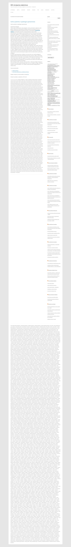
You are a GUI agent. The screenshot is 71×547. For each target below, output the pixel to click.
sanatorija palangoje (39, 138)
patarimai (43, 443)
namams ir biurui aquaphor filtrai (16, 341)
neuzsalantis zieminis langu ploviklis (43, 365)
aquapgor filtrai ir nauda (43, 339)
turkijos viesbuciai (18, 148)
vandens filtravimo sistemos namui (51, 330)
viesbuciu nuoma (29, 159)
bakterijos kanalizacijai (51, 68)
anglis (50, 405)
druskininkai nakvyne (14, 89)
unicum (40, 502)
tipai (51, 443)
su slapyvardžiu (23, 473)
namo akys (44, 447)
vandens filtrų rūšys (44, 334)
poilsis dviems (33, 132)
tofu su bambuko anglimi (26, 369)
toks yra (48, 437)
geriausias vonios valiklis (25, 350)
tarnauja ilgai (35, 423)
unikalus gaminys (55, 429)
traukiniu (21, 464)
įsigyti (17, 452)
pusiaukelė (18, 491)
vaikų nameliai (13, 388)
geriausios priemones (30, 403)
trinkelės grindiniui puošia (35, 407)
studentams (52, 491)
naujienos (38, 375)
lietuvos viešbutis (16, 100)
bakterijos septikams (18, 405)
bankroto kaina (23, 428)
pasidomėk (15, 506)
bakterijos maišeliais (50, 404)
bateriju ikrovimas (30, 395)
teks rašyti (22, 491)
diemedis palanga (30, 88)
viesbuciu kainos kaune (38, 158)
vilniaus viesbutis (13, 171)
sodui (22, 383)
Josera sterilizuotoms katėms (51, 285)
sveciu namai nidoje (25, 145)
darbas (12, 489)
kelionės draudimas (56, 439)
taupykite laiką (17, 429)
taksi (45, 438)
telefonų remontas (23, 345)
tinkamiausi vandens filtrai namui (40, 330)
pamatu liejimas (39, 408)
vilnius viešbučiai (32, 171)
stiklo (45, 511)
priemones (36, 457)
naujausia (33, 503)
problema (16, 442)
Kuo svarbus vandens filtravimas (52, 48)
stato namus (44, 408)
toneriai (24, 394)
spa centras (40, 142)
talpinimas (39, 439)
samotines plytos (13, 409)
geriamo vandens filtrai (32, 338)
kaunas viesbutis (36, 95)
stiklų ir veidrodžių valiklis (17, 422)
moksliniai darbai (22, 501)
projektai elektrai (38, 494)
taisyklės (12, 473)
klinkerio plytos (50, 80)
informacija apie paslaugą (49, 407)
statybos (29, 408)
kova (27, 453)
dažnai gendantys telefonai (17, 350)
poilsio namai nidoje (20, 130)
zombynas (12, 481)
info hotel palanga (13, 94)
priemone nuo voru (51, 344)
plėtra (33, 489)
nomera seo (44, 463)
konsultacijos (23, 476)
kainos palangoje (24, 94)
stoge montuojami (36, 447)
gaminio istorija (34, 419)
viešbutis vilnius (13, 169)
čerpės (12, 430)
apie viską (19, 468)
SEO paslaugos (50, 137)
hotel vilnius (30, 93)
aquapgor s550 (43, 340)
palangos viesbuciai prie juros (15, 122)
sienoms (51, 501)
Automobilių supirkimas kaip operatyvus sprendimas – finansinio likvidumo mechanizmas (53, 177)
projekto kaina (55, 493)
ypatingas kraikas (44, 378)
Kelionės (19, 79)
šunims (46, 374)
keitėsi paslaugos (43, 437)
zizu (30, 477)
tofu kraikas (56, 373)
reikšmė (38, 489)
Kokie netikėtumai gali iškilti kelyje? (52, 37)
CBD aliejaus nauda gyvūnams (52, 289)
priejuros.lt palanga (25, 137)
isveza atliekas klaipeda (43, 400)
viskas (51, 502)
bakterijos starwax (20, 412)
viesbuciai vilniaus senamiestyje (28, 157)
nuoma (59, 464)
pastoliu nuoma (23, 410)
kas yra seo (28, 345)
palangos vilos (23, 123)
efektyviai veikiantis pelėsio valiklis (26, 353)
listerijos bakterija (38, 356)
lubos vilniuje (32, 360)
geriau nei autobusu (26, 414)
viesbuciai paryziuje (20, 154)
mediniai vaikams (45, 388)
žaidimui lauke (17, 388)
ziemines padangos (29, 366)
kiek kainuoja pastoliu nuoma (20, 408)
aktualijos (39, 506)
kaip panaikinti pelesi (24, 393)
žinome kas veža (13, 415)
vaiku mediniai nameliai (35, 389)
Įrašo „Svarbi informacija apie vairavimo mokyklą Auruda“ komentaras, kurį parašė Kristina (53, 201)
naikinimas (15, 453)
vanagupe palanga (24, 148)
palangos (41, 114)
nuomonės (35, 471)
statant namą (33, 434)
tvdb (16, 482)
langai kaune (57, 459)
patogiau (35, 417)
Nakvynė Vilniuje (15, 70)
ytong (42, 409)
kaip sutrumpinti (22, 413)
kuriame (45, 418)
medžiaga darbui (27, 492)
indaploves (41, 412)
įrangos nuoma (34, 408)
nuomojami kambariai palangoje (20, 108)
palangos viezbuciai (14, 123)
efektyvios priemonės (41, 444)
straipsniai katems (57, 360)
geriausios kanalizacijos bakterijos (19, 358)
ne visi (53, 454)
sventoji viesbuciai (26, 147)
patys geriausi (46, 477)
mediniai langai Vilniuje (50, 82)
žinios (11, 507)
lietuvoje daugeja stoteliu (47, 350)
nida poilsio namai (19, 105)
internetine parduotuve (24, 325)
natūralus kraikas (54, 385)
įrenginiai (49, 443)
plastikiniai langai (51, 89)
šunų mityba (35, 384)
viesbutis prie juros (31, 167)
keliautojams (47, 476)
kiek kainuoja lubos (17, 360)
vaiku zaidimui (53, 356)
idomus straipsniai (46, 422)
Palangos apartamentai (17, 115)
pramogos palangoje (36, 135)
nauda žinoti (18, 437)
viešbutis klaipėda (23, 164)
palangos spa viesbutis (30, 119)
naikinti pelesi (38, 393)
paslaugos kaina (56, 481)
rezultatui (12, 478)
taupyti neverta (48, 435)
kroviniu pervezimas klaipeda (26, 390)
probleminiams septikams (42, 404)
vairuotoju (42, 487)
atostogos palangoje (28, 85)
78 (38, 507)
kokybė (46, 443)
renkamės (21, 443)
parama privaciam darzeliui (40, 358)
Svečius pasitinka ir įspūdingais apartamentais (23, 21)
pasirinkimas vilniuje (53, 358)
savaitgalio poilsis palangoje (20, 140)
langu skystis (46, 412)
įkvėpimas (12, 498)
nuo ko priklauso (18, 415)
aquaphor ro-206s (19, 343)
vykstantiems (12, 447)
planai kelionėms (30, 474)
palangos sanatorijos (36, 118)
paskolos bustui (18, 370)
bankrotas (35, 425)
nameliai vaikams (35, 388)
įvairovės (23, 504)
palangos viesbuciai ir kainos (37, 120)
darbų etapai (23, 492)
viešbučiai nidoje (25, 152)
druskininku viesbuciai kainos (24, 90)
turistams (48, 482)
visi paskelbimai (13, 477)
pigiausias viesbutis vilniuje (23, 125)
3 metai (27, 427)
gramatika (12, 501)
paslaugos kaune (18, 438)
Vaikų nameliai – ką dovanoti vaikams (53, 44)
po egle (20, 452)
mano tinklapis (34, 502)
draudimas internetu (25, 439)
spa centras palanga (14, 143)
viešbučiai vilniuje (35, 157)
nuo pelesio (57, 399)
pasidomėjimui (15, 507)
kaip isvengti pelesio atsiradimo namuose (44, 346)
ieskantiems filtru (55, 380)
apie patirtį (38, 469)
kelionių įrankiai (56, 473)
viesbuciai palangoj (37, 152)
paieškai (26, 472)
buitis (15, 355)
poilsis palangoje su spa (29, 134)
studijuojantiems (47, 491)
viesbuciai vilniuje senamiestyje (19, 158)
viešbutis (28, 162)
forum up (48, 503)
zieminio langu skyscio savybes (46, 356)
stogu (51, 503)
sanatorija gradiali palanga (26, 138)
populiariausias (27, 447)
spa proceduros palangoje (34, 144)
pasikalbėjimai (44, 504)
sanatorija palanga (33, 138)
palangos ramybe (23, 118)
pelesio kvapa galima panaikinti (43, 344)
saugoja (17, 458)
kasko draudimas (51, 76)
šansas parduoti (41, 472)
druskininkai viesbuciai (26, 89)
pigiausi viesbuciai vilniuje (14, 125)
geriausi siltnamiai (55, 378)
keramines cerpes (37, 405)
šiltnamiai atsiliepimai (39, 379)
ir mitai (16, 433)
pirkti (34, 448)
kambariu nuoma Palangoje (23, 95)
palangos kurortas (23, 117)
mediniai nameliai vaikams (35, 400)
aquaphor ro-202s (51, 341)
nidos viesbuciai (34, 105)
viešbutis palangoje (16, 167)
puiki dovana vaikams (16, 348)
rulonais (14, 423)
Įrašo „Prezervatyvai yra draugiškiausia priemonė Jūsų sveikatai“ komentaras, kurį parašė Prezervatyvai (53, 197)
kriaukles (47, 354)
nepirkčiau (30, 452)
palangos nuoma (36, 117)
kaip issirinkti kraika (13, 384)
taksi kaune (51, 437)
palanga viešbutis (33, 113)
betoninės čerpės (48, 424)
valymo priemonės (30, 422)
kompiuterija (56, 474)
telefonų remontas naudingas (42, 348)
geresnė (29, 486)
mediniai (21, 388)
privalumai (22, 452)
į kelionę (57, 472)
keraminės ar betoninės (22, 434)
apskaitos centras (33, 463)
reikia (55, 454)
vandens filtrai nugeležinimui (19, 335)
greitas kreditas (54, 361)
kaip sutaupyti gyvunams (23, 374)
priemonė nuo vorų (17, 345)
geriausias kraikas (21, 385)
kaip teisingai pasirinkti (57, 415)
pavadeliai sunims (13, 378)
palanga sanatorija (16, 112)
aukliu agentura (13, 400)
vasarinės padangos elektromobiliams (19, 351)
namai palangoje (21, 103)
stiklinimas (55, 464)
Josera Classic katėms (50, 283)
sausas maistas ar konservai (24, 364)
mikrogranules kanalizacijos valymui (16, 404)
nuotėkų (46, 478)
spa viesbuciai (40, 144)
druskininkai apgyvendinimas (37, 88)
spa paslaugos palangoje (15, 144)
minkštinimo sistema (43, 326)
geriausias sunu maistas (55, 383)
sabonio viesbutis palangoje (17, 138)
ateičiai (58, 499)
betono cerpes (25, 409)
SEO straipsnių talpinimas (19, 5)
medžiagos (56, 449)
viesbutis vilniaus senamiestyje (31, 168)
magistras (56, 491)
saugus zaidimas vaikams (38, 355)
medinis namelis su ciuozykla (15, 364)
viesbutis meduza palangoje (20, 166)
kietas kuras (37, 410)
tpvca (47, 499)
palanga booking (17, 109)
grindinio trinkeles (34, 409)
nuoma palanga (30, 107)
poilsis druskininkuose (27, 132)
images (28, 508)
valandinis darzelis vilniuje (28, 371)
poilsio (34, 129)
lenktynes (32, 487)
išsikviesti (27, 438)
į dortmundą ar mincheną (49, 414)
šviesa (11, 448)
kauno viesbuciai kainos (17, 97)
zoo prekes (55, 388)
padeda (34, 442)
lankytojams (19, 507)
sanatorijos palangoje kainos (37, 139)
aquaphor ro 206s (21, 344)
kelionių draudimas (51, 78)
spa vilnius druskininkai (18, 145)
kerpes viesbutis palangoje (30, 97)
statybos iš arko (42, 407)
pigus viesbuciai (32, 127)
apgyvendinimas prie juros (20, 85)
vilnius (11, 439)
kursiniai (15, 492)
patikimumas (35, 395)
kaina (37, 435)
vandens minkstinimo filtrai (53, 103)
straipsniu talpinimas (39, 479)
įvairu (37, 504)
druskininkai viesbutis (33, 89)
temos (40, 491)
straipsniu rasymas (57, 99)
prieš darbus (50, 452)
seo (52, 91)
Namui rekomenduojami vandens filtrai (53, 139)
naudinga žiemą (49, 447)
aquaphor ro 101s (53, 343)
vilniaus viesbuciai (32, 169)
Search (48, 16)
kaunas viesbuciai (30, 95)
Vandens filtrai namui (50, 28)
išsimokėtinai (51, 479)
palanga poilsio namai (29, 110)
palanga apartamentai (34, 108)
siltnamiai (36, 360)
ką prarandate (40, 415)
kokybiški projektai (13, 493)
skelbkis (12, 472)
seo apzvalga (51, 354)
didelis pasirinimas (28, 435)
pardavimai (18, 449)
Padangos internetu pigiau (52, 270)
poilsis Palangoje (36, 133)
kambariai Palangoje (31, 94)
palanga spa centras (33, 112)
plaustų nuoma (25, 511)
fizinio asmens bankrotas (19, 425)
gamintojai (42, 449)
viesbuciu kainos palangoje (15, 159)
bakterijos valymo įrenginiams (27, 412)
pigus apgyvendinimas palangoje (32, 125)
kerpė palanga (24, 97)
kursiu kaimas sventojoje (25, 99)
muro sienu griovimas (22, 395)
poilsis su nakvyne (29, 135)
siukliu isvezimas (45, 390)
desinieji (42, 462)
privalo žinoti (17, 434)
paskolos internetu (36, 361)
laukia (49, 499)
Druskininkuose (13, 488)
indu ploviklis (52, 395)
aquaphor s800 (26, 340)
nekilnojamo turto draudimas (41, 499)
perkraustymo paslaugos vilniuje (42, 370)
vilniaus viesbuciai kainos (39, 169)
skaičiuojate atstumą (20, 418)
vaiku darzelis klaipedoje (34, 398)
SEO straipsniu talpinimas (52, 119)
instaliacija (26, 494)
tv (29, 508)
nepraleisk (12, 506)
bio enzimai (15, 412)
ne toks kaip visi (39, 420)
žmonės (48, 458)
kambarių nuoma (18, 483)
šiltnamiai (36, 383)
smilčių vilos (12, 142)
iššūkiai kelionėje (28, 413)
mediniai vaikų (25, 388)
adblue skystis (27, 358)
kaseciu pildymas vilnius (29, 394)
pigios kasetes (57, 463)
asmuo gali (47, 427)
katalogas (12, 468)
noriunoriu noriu (19, 107)
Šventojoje (45, 482)
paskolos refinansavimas (33, 363)
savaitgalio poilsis (13, 140)
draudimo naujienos (36, 459)
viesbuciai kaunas (36, 149)
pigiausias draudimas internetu (53, 85)
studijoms (53, 489)
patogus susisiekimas (14, 418)
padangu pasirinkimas (20, 368)
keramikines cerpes (19, 409)
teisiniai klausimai (56, 476)
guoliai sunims (53, 371)
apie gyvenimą (54, 469)
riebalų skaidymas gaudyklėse (29, 437)
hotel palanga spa (25, 93)
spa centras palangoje (20, 143)
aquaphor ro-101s (31, 340)
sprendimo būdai (51, 444)
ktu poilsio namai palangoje (16, 99)
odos (50, 511)
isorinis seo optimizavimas (26, 354)
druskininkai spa (20, 89)
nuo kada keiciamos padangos (49, 366)
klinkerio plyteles (51, 79)
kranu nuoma (33, 410)
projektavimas (30, 483)
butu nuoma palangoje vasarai (22, 88)
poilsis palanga (26, 133)
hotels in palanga (35, 93)
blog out (54, 506)
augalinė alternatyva (22, 375)
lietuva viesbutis (37, 99)
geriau (38, 417)
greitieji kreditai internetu (20, 363)
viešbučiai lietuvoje (13, 152)
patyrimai (41, 473)
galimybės (50, 497)
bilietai (24, 464)
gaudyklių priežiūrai (30, 423)
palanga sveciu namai (20, 113)
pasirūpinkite (31, 449)
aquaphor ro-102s (37, 340)
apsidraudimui (29, 467)
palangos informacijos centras (33, 115)
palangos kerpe (17, 117)
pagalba (15, 427)
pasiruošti (35, 458)
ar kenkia (34, 443)
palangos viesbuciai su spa (24, 122)
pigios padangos (16, 365)
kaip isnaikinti (18, 393)
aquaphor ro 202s (15, 344)
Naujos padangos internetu (52, 294)
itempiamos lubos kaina (49, 359)
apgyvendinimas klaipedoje (19, 84)
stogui (50, 449)
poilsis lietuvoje (38, 132)
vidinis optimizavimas (22, 361)
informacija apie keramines (40, 434)
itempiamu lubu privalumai (26, 359)
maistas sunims (49, 383)
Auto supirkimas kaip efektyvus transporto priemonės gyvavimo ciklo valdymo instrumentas (53, 123)
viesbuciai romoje (32, 154)
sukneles (40, 459)
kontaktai (32, 375)
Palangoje (37, 113)
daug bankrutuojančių (39, 428)
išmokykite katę (35, 370)
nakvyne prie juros (27, 102)
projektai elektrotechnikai (26, 493)
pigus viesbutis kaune (14, 129)
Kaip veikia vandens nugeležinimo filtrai (53, 233)
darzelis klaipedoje (27, 398)
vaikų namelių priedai (19, 394)
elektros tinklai (16, 494)
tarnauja (12, 454)
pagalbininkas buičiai (48, 419)
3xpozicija (52, 462)
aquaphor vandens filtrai (51, 336)
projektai (53, 492)
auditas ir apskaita (39, 463)
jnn (14, 482)
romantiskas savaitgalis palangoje (34, 137)
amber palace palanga (29, 80)
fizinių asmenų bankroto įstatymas (28, 425)
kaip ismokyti (40, 378)
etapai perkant (22, 433)
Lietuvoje (38, 498)
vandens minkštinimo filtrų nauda (28, 335)
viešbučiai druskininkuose (23, 149)
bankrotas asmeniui (53, 427)
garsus (52, 504)
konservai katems (39, 373)
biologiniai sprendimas (26, 432)
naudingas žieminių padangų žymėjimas (32, 351)
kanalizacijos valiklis (36, 481)
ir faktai (18, 433)
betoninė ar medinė (40, 423)
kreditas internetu (27, 363)
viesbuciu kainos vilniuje (23, 159)
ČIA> (28, 74)
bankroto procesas (46, 428)
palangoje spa (31, 114)
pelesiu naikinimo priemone (32, 393)
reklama (17, 503)
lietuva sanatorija (31, 99)
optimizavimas (40, 497)
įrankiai (47, 497)
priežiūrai (36, 444)
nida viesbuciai (24, 105)
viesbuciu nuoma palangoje (36, 159)
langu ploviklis (18, 366)
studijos (30, 491)
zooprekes (21, 481)
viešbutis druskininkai (39, 162)
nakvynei (24, 482)
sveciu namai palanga (32, 145)
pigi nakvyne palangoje (17, 124)
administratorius (26, 429)
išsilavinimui (18, 492)
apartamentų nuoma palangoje (33, 83)
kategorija (55, 479)
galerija (25, 508)
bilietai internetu (36, 464)
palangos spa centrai (24, 119)
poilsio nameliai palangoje (18, 132)
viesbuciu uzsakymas (24, 162)
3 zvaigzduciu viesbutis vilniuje (32, 79)
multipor (39, 409)
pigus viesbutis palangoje (21, 129)
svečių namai (53, 487)
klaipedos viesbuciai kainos (24, 98)
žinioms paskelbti (18, 472)
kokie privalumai (36, 424)
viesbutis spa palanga (38, 167)
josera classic (46, 353)
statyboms (54, 501)
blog (57, 70)
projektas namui (43, 493)
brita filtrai (45, 385)
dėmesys (14, 437)
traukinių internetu (44, 464)
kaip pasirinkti (16, 432)
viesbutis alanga (33, 162)
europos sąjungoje (42, 427)
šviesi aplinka (53, 448)
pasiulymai (15, 468)
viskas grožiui (19, 476)
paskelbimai (36, 467)
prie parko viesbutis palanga (17, 137)
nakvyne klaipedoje (30, 100)
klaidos (32, 448)
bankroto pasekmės (40, 425)
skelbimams (31, 468)
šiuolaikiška (15, 498)
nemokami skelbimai (51, 508)
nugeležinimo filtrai (35, 344)
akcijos (42, 439)
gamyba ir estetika (47, 433)
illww (30, 462)
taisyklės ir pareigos (45, 413)
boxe (37, 502)
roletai (58, 482)
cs (47, 502)
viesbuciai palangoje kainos (36, 153)
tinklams (36, 483)
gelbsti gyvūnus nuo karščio (21, 384)
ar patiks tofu (16, 375)
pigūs (40, 464)
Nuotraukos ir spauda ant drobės (52, 247)
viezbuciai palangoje (19, 169)
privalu (41, 489)
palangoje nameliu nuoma (19, 114)
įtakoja (53, 418)
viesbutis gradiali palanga (20, 163)
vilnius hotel (24, 171)
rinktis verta (17, 430)
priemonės (24, 423)
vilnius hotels (28, 171)
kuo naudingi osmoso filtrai (35, 329)
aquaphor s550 (35, 343)
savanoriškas (24, 459)
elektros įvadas (45, 496)
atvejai (21, 448)
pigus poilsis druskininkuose (18, 127)
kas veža (41, 413)
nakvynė (48, 484)
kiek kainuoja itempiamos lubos (41, 359)
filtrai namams (26, 330)
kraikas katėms (49, 384)
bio (15, 443)
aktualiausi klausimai (50, 415)
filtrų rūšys (51, 325)
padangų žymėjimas (31, 325)
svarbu (33, 454)
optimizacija (26, 497)
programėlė (52, 438)
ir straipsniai (26, 469)
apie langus (44, 467)
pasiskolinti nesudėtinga (29, 361)
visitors (19, 481)
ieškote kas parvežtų (52, 413)
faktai (14, 425)
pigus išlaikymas (36, 429)
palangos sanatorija (29, 118)
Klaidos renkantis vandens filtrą (52, 126)
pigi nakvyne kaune (33, 123)
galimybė (40, 447)
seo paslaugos (51, 94)
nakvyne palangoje (21, 102)
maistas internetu (22, 380)
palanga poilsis (35, 110)
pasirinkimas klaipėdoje (17, 399)
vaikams (17, 355)
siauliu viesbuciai (39, 140)
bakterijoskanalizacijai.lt (20, 398)
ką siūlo (14, 438)
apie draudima (50, 468)
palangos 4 (12, 115)
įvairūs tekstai (22, 469)
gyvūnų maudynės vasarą (29, 384)
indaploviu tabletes (54, 410)
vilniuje (56, 438)
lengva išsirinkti (50, 429)
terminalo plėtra (57, 488)
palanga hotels (32, 109)
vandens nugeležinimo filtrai (53, 105)
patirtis (40, 424)
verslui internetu (43, 471)
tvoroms (49, 423)
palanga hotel (27, 109)
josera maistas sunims (40, 371)
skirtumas (15, 487)
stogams (33, 501)
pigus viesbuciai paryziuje (31, 128)
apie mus (35, 375)
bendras (22, 508)
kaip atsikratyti (39, 443)
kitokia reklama (39, 474)
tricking (28, 462)
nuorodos (42, 375)
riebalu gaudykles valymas (47, 432)
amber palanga (35, 80)
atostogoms (29, 458)
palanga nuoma (23, 110)
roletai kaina (56, 89)
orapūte (49, 400)
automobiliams (45, 468)
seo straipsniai (52, 96)
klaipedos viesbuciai (17, 98)
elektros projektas (13, 483)
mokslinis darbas (19, 489)
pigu (41, 483)
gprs (18, 482)
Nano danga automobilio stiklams (52, 128)
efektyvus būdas (19, 417)
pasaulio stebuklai (52, 463)
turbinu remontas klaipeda (50, 360)
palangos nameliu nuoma (30, 117)
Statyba (12, 12)
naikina (19, 444)
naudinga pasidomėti (42, 435)
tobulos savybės (33, 435)
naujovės (34, 504)
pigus (39, 438)
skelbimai (25, 471)
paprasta (31, 459)
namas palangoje (26, 103)
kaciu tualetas (27, 373)
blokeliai (50, 409)
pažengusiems (45, 489)
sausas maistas (40, 384)
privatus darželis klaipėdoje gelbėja (52, 398)
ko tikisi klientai (53, 405)
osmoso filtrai (24, 326)
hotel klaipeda (15, 93)
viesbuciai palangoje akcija (19, 153)
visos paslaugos (18, 477)
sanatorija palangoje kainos (15, 139)
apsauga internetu (49, 471)
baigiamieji (33, 491)
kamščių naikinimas (52, 430)
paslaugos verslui (16, 469)
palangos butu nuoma (25, 115)
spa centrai (23, 142)
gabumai (56, 489)
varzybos (35, 487)
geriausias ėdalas (28, 380)
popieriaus (41, 511)
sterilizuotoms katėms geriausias (50, 349)
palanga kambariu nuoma (39, 109)
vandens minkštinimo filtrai (51, 334)
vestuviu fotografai (16, 395)
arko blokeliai (36, 422)
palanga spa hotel (39, 112)
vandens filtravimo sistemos (53, 102)
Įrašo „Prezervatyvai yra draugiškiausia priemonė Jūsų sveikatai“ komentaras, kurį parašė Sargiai (53, 192)
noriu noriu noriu (40, 105)
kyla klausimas (47, 430)
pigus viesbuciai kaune (38, 127)
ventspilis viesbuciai (37, 148)
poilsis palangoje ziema (37, 134)
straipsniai (39, 380)
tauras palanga (38, 147)
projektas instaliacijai (55, 494)
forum (57, 502)
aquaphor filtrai (57, 336)
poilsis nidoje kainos (16, 133)
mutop (51, 507)
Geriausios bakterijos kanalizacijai (52, 30)
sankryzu (39, 487)
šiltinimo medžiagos (19, 407)
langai (46, 448)
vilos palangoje (13, 172)
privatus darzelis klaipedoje (27, 400)
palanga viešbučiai (27, 113)
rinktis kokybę (27, 433)
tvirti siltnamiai (24, 379)
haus (44, 409)
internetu (19, 457)
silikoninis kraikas (45, 373)
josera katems (35, 371)
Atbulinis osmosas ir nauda (51, 319)
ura (56, 506)
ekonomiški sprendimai (40, 418)
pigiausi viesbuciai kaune (39, 124)
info (18, 374)
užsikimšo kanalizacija (33, 433)
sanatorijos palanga (22, 139)
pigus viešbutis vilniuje (29, 129)
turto (52, 439)
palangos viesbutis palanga (38, 122)
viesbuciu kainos (32, 158)
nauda (11, 443)
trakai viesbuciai (13, 148)
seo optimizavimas (53, 93)
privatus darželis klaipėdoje (32, 399)
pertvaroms (12, 502)
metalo (34, 511)
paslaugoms (51, 476)
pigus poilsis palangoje (26, 127)
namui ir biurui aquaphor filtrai (55, 340)
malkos (47, 405)
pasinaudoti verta (33, 428)
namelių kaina (30, 388)
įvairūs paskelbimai (24, 468)
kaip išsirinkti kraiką (36, 385)
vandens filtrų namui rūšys (29, 331)
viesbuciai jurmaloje (30, 149)
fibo (46, 409)
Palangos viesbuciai (30, 120)
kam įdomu (30, 469)
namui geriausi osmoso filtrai (19, 334)
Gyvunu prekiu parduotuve (52, 210)
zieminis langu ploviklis (52, 365)
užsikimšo (21, 430)
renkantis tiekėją (47, 417)
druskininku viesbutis (32, 90)
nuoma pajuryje (24, 107)
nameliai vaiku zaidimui (43, 389)
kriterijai (32, 417)
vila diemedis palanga (25, 169)
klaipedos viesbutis (32, 98)
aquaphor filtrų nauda (31, 339)
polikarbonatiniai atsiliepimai (31, 379)
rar (14, 481)
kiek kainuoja (12, 428)
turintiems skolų (46, 425)
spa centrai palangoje (34, 142)
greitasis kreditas (48, 361)
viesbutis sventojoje (18, 168)
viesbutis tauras (23, 168)
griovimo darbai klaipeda (39, 390)
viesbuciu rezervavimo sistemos (15, 162)
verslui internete (34, 497)
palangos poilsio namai (16, 118)
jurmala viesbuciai (19, 94)
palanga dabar (23, 109)
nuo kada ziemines (53, 355)
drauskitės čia (13, 474)
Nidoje (28, 484)
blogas (37, 380)
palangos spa (18, 119)
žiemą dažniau (41, 432)
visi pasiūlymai (28, 473)
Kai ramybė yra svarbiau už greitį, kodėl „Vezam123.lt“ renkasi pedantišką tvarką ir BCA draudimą (53, 254)
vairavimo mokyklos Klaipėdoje (38, 488)
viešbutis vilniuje (39, 168)
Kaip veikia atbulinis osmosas (51, 231)
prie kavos (21, 506)
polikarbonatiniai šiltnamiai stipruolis (22, 356)
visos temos (18, 473)
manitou (17, 463)
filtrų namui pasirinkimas (52, 329)
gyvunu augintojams (42, 374)
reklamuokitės (33, 473)
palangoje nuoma (26, 114)
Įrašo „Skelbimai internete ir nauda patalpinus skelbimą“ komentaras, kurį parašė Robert (53, 205)
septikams (49, 394)
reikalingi (55, 478)
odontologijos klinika (56, 370)
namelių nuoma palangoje (34, 103)
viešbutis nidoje (27, 166)
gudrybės (49, 487)
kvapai (57, 443)
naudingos (38, 453)
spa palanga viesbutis (31, 143)
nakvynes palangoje (15, 103)
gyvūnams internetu (55, 384)
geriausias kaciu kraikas (50, 348)
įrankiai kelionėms (13, 476)
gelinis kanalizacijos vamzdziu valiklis (27, 404)
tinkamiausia (22, 437)
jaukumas (43, 452)
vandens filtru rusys (21, 340)
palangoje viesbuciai (36, 114)
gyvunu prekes (16, 361)
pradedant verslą (33, 498)
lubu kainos (22, 360)
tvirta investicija (57, 423)
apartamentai (38, 482)
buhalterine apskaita (32, 358)
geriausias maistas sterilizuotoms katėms (23, 349)
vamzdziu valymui (35, 404)
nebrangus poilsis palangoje (34, 104)
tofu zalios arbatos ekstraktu (35, 369)
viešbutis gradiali (13, 163)
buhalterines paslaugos (43, 410)
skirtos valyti (54, 457)
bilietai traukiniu (28, 464)
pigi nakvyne (28, 123)
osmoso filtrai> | (13, 326)
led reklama (44, 379)
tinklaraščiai (13, 479)
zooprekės (30, 385)
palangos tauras (13, 120)
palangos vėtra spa (24, 120)
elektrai (50, 492)
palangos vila (19, 123)
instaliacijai (56, 492)
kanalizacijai (27, 442)
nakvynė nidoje (35, 100)
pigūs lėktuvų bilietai (39, 508)
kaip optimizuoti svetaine (42, 354)
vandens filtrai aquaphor (25, 338)
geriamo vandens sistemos (21, 336)
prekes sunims (24, 378)
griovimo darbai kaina (44, 393)
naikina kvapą (21, 432)
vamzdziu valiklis (44, 420)
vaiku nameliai (55, 389)
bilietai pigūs (49, 464)
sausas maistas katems (32, 373)
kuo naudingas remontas (42, 351)
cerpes (49, 72)
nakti (53, 503)
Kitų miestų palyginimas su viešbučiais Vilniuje (20, 71)
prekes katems (19, 378)
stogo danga (51, 99)
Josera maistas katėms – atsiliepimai (52, 287)
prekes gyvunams (30, 374)
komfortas (26, 449)
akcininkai (45, 462)
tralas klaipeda (33, 390)
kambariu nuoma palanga (15, 95)
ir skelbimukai (20, 474)
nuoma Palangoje (35, 107)
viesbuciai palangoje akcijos (27, 153)
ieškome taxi (35, 438)
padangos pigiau (35, 366)
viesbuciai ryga (38, 154)
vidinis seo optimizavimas (34, 354)
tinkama (34, 449)
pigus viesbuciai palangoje (23, 128)
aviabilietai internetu (53, 65)
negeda (56, 462)
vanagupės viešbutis (31, 148)
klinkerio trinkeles (51, 81)
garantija (25, 498)
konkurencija (31, 438)
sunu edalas (22, 371)
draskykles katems (40, 363)
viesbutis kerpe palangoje (16, 164)
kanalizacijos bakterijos (51, 74)
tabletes (49, 420)
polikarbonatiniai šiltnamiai (17, 379)
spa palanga (26, 143)
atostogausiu (21, 463)
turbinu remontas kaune (41, 360)
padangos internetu (54, 364)
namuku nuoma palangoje (26, 104)
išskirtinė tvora (40, 422)
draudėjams (53, 472)
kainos (16, 439)
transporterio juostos (23, 462)
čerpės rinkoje (46, 434)
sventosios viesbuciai (33, 147)
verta (27, 448)
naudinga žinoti (20, 424)
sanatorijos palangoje (29, 139)
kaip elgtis (18, 427)
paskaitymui (51, 506)
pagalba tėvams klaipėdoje (42, 398)
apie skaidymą (54, 432)
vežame (32, 413)
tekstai (59, 467)
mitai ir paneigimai (34, 415)
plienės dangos (37, 501)
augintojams (33, 380)
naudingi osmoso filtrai (27, 329)
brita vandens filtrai (26, 383)
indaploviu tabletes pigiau (16, 420)
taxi (13, 439)
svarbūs (58, 477)
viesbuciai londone (19, 152)
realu (15, 503)
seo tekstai (51, 98)
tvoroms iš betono (24, 422)
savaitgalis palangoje (28, 140)
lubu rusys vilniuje (27, 360)
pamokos (41, 498)
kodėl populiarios (42, 414)
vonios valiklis (53, 420)
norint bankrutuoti (51, 428)
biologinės (40, 457)
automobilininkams (36, 472)
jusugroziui (33, 462)
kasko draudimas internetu (53, 77)
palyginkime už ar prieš (40, 419)
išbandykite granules (19, 423)
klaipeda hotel (37, 97)
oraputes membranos (47, 395)
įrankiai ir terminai (13, 417)
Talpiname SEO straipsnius (52, 260)
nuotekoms (57, 442)
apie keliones (40, 468)
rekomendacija (13, 458)
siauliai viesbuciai (34, 140)
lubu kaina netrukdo (33, 359)
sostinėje (18, 479)
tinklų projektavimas (25, 496)
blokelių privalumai (30, 424)
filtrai (55, 72)
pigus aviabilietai (52, 88)
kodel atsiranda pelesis (32, 356)
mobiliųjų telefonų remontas (40, 349)
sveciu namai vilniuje (14, 147)
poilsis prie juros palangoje (19, 135)
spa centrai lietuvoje (28, 142)
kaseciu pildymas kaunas (37, 394)
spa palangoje (37, 143)
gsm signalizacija (49, 72)
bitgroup (59, 462)
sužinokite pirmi (46, 473)
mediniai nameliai (25, 389)
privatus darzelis (18, 359)
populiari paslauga (17, 413)
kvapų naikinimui (53, 453)
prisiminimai (26, 491)
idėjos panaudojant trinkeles (27, 407)
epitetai (23, 417)
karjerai (15, 491)
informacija (44, 415)
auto (29, 439)
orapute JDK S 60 (40, 395)
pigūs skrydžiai (29, 502)
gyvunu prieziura (35, 374)
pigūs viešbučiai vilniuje (39, 128)
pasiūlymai (16, 484)
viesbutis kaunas (31, 163)
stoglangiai (53, 447)
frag (16, 481)
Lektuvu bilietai (50, 153)
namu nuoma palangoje (17, 104)
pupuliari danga (53, 435)
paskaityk (28, 506)
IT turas (48, 463)
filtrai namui (26, 334)
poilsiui (52, 482)
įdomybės (27, 504)
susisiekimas (42, 438)
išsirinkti (12, 449)
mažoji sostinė (23, 438)
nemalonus (31, 443)
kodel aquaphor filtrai (24, 341)
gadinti (42, 454)
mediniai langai (50, 81)
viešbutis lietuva (35, 164)
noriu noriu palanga (14, 107)
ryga (31, 439)
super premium (13, 371)
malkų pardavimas (43, 405)
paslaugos (22, 415)
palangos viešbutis (31, 122)
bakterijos (37, 442)
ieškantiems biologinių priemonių (55, 400)
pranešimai (47, 506)
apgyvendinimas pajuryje (28, 84)
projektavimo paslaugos (49, 493)
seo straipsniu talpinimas (43, 336)
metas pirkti (57, 447)
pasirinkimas (46, 423)
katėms (49, 374)
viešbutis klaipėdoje (30, 164)
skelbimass (49, 462)
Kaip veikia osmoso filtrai (51, 130)
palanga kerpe (13, 110)
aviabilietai (54, 64)
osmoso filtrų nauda (18, 326)
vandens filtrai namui (20, 330)
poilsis (23, 132)
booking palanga (34, 85)
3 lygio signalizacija (50, 64)
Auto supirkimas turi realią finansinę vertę (53, 263)
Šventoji (34, 479)
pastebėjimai (27, 503)
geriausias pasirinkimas (21, 419)
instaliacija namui (19, 493)
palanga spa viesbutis (14, 113)
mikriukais (58, 417)
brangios (27, 459)
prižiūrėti (18, 454)
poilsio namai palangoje (34, 130)
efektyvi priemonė (26, 430)
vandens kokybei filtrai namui (38, 331)
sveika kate (12, 361)
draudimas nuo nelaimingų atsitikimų (25, 499)
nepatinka (12, 444)
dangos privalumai (54, 424)
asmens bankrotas (36, 427)
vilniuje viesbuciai (18, 171)
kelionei (32, 458)
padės (38, 458)
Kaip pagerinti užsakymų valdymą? (52, 257)
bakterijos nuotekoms (52, 70)
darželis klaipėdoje (24, 399)
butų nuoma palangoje (14, 88)
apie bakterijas (23, 442)
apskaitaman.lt (13, 403)
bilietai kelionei (17, 471)
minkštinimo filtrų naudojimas (34, 326)
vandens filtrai (51, 101)
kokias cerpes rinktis (31, 405)
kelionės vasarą (20, 414)
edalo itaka (57, 375)
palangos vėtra (18, 120)
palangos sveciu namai (38, 119)
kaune (35, 437)
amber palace (23, 80)
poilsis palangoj (31, 133)
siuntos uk (21, 482)
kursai (34, 468)
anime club (48, 504)
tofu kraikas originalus (43, 369)
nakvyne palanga (15, 102)
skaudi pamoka (21, 429)
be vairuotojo (53, 459)
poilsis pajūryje (21, 133)
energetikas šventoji (39, 90)
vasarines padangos (23, 366)
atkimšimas (42, 430)
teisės (37, 468)
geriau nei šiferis (44, 429)
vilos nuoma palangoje (39, 171)
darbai (59, 491)
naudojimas (30, 453)
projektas (12, 494)
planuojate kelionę (42, 417)
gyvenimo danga (51, 434)
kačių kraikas (45, 384)
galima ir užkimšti (32, 430)
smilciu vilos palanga (18, 142)
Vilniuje (31, 482)
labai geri (25, 478)
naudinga (57, 448)
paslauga (24, 448)
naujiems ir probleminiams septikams (20, 403)
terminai (14, 448)
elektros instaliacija (21, 494)
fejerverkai (51, 380)
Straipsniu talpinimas (51, 304)
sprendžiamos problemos (30, 444)
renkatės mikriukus (27, 418)
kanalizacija (15, 444)
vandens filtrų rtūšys (56, 331)
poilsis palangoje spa (23, 134)
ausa (14, 463)
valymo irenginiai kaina (19, 400)
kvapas (25, 443)
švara (14, 443)
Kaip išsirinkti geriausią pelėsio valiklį (53, 156)
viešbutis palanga (32, 166)
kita (48, 502)
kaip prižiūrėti (49, 410)
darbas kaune (39, 437)
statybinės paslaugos (17, 410)
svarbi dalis (17, 448)
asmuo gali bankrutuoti (52, 425)
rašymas (15, 478)
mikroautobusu (35, 439)
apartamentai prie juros (24, 83)
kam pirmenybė (31, 414)
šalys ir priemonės (55, 471)
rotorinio (58, 503)
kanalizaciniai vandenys (37, 403)
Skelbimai (22, 79)
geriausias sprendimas (14, 419)
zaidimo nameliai (50, 393)
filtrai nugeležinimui (57, 325)
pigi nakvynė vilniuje (24, 124)
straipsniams (27, 477)
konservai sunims (21, 373)
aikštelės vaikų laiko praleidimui (32, 348)
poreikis (52, 499)
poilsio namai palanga (26, 130)
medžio (53, 511)
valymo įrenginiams (44, 394)
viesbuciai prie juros (26, 154)
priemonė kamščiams (54, 419)
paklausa (51, 484)
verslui (48, 498)
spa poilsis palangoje (26, 144)
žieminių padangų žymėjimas (45, 325)
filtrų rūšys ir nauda (49, 326)
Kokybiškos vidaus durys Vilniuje (52, 27)
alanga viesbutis (18, 80)
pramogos (49, 486)
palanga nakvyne (17, 110)
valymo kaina (46, 454)
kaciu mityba (30, 370)
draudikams (25, 479)
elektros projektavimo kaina (15, 496)
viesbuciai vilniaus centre (19, 157)
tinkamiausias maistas (16, 380)
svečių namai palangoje (39, 145)
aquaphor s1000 (48, 340)
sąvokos (23, 447)
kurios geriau (29, 434)
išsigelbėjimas (31, 427)
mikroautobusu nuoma (23, 100)
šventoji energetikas (20, 147)
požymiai (31, 447)
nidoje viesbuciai (29, 105)
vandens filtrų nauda (31, 334)
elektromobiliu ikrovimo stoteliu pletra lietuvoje (36, 350)
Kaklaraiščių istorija (50, 147)
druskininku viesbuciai (16, 90)
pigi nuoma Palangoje (31, 124)
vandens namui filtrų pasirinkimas (48, 331)
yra (43, 477)
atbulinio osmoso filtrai (35, 336)
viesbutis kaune (37, 163)
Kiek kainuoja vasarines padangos (51, 368)
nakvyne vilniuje (32, 102)
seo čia (16, 474)
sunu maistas (18, 371)
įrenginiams (34, 453)
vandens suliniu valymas (44, 403)
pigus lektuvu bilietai (50, 88)
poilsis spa (24, 135)
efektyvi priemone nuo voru (17, 353)
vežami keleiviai (36, 413)
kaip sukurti (56, 418)
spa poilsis (21, 144)
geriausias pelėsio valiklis (26, 346)
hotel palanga (20, 93)
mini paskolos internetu (24, 370)
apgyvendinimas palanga (36, 84)
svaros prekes (19, 439)
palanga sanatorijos (22, 112)
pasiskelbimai (13, 471)
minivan (12, 463)
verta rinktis (49, 418)
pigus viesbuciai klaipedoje (15, 128)
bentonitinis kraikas (51, 373)
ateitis (45, 503)
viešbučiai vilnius (27, 158)
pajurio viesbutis (28, 108)
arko (47, 409)
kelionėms (24, 467)
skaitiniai (24, 506)
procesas (30, 415)
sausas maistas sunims (14, 374)
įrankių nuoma (28, 410)
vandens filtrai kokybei (32, 330)
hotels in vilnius (40, 93)
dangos (14, 430)
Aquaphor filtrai (49, 29)
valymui (39, 454)
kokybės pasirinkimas (33, 418)
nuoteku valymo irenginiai (51, 83)
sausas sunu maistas (30, 378)
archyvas (32, 508)
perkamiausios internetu (14, 385)
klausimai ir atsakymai (18, 447)
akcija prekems (50, 378)
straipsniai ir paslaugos (48, 472)
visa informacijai (51, 473)
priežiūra (15, 449)
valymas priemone (52, 422)
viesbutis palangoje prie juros (23, 167)
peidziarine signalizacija (50, 84)
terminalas (14, 489)
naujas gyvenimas (23, 427)
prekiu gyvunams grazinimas (51, 369)
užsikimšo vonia (37, 430)
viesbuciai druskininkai (15, 149)
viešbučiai (28, 482)
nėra (53, 477)
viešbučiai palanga (31, 152)
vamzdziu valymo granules (53, 403)
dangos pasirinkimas (28, 419)
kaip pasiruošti (56, 414)
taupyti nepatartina (17, 435)
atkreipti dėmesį (37, 414)
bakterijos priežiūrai (24, 405)
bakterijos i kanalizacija (52, 66)
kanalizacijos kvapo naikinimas (50, 408)
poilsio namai (37, 129)
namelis (30, 389)
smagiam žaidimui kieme (24, 348)
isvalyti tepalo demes (31, 364)
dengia (53, 449)
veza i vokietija (50, 412)
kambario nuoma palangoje (38, 94)
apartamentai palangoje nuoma (15, 83)
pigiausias (55, 437)
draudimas (22, 457)
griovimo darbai (58, 408)
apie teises (40, 467)
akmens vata (54, 409)
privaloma (12, 491)
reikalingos (32, 478)
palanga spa (28, 112)
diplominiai (43, 491)
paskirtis (53, 423)
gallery (35, 508)
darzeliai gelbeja (47, 358)
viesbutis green (26, 163)
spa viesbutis (13, 145)
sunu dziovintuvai (15, 373)
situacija (31, 442)
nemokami (28, 478)
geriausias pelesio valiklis (52, 353)
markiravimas (30, 511)
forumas (23, 507)
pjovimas (47, 511)
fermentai (58, 453)
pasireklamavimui (43, 469)
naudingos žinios (25, 474)
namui (37, 449)
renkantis (34, 452)
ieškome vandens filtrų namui (20, 331)
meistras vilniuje (50, 370)
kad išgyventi (38, 473)
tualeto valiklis (53, 394)
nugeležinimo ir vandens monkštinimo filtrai (46, 335)
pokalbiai (15, 473)
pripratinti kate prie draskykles (54, 363)
